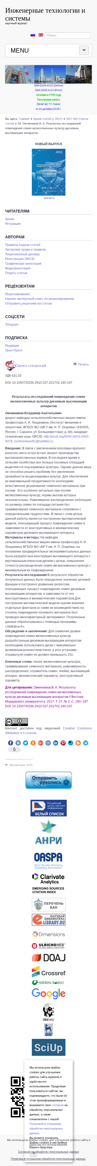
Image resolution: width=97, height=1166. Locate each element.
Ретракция (13, 224)
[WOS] (48, 884)
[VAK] (48, 904)
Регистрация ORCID (20, 259)
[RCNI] (48, 808)
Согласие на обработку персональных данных (48, 1151)
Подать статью (16, 273)
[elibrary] (48, 920)
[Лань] (48, 1030)
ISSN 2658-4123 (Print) (48, 90)
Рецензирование (17, 294)
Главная (24, 118)
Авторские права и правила (25, 249)
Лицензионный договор (22, 254)
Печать (83, 364)
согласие (58, 1105)
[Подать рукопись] (48, 780)
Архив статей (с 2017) (47, 118)
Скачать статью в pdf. (31, 366)
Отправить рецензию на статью (28, 303)
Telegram (11, 324)
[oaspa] (48, 861)
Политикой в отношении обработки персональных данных (46, 1128)
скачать (49, 198)
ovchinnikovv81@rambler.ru (33, 441)
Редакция (12, 346)
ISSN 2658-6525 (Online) (48, 85)
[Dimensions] (48, 934)
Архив (9, 219)
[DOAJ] (48, 957)
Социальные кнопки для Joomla (19, 759)
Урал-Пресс (14, 350)
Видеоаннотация (18, 268)
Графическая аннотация (23, 263)
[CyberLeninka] (48, 1012)
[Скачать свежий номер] (48, 172)
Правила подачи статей (22, 245)
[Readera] (48, 1047)
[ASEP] (48, 834)
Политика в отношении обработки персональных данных (48, 1158)
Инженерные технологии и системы (45, 14)
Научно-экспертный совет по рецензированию (39, 299)
